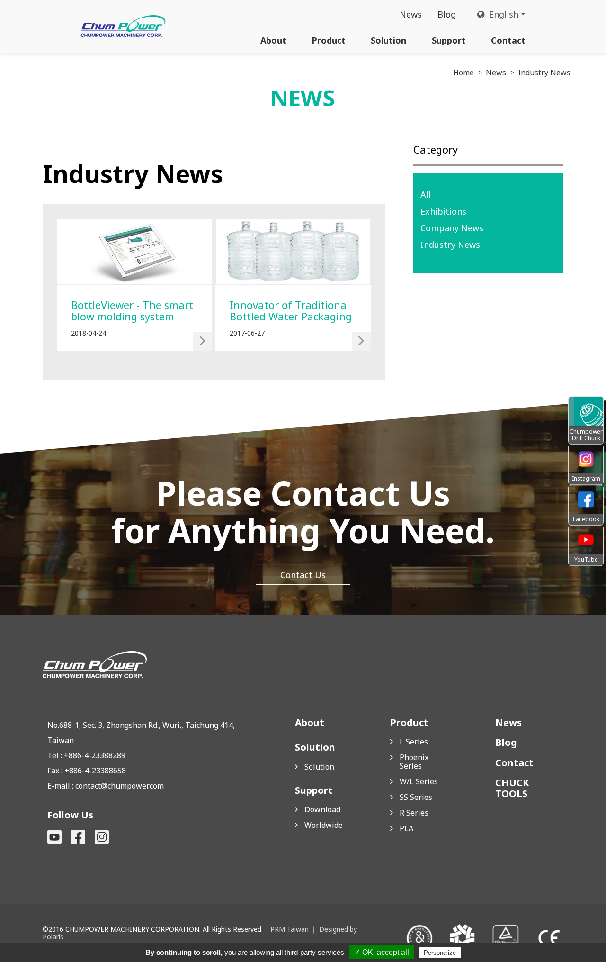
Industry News (450, 244)
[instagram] (102, 837)
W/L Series (419, 781)
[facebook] (78, 837)
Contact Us (303, 575)
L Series (414, 741)
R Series (414, 813)
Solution (388, 40)
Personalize (440, 952)
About (273, 40)
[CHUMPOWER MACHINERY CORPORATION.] (123, 26)
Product (329, 40)
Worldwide (323, 825)
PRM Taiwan (289, 929)
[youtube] (54, 837)
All (425, 194)
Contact (508, 40)
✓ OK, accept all (381, 952)
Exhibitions (443, 211)
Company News (451, 228)
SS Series (416, 797)
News (411, 14)
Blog (446, 14)
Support (449, 40)
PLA (406, 828)
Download (322, 809)
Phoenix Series (414, 761)
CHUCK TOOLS (512, 788)
